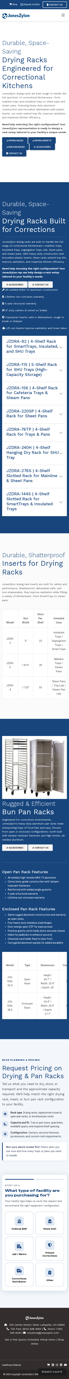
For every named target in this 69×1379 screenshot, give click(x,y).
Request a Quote (52, 1371)
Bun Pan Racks (16, 147)
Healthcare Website (11, 1365)
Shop (15, 4)
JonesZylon (27, 1374)
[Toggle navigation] (63, 15)
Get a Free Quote (15, 1339)
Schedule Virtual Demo (42, 1339)
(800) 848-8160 (31, 1328)
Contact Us (55, 5)
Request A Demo (31, 4)
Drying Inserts (42, 140)
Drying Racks (15, 140)
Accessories (43, 147)
